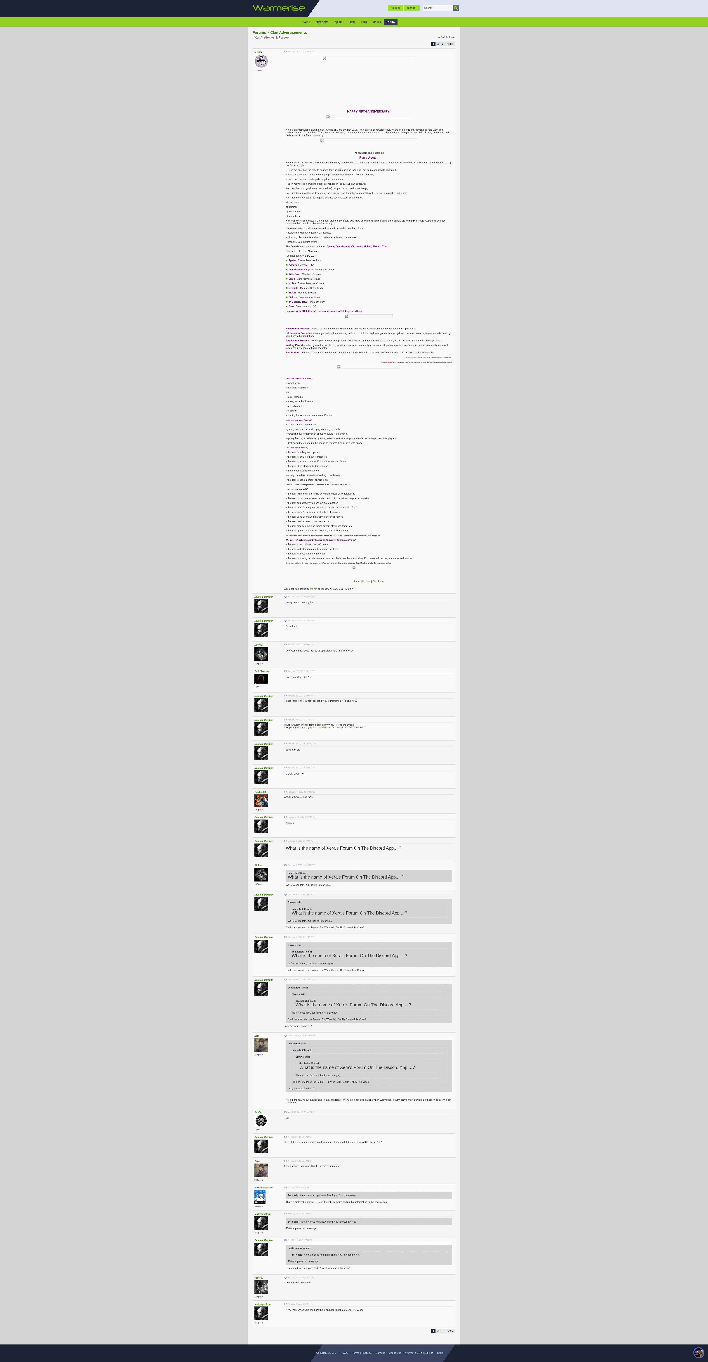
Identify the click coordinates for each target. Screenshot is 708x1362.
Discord (366, 581)
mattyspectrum (262, 1214)
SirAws (258, 645)
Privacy (344, 1352)
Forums (259, 32)
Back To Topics (448, 37)
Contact (380, 1352)
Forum (390, 22)
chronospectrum (263, 1187)
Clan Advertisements (288, 32)
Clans (352, 22)
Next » (450, 43)
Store (440, 1352)
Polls (364, 22)
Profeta (258, 1277)
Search (428, 7)
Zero (257, 1035)
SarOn (258, 1112)
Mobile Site (394, 1352)
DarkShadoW (261, 671)
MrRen (258, 52)
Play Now (321, 22)
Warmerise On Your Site (419, 1352)
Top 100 (338, 22)
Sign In (396, 8)
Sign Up (411, 8)
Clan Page (378, 581)
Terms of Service (362, 1352)
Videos (376, 22)
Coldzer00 (260, 792)
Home (306, 22)
